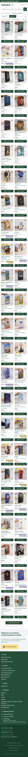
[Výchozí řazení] (25, 16)
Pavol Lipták (4, 233)
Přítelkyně (17, 331)
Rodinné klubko (19, 531)
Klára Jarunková (18, 609)
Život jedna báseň (19, 58)
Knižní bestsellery (6, 657)
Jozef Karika (4, 85)
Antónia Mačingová (19, 433)
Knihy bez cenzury (14, 750)
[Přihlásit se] (20, 5)
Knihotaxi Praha (5, 675)
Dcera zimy (4, 380)
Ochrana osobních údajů (14, 747)
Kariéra (3, 699)
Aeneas (17, 481)
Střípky (16, 456)
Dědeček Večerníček (6, 282)
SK (3, 754)
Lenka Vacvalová (18, 356)
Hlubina (17, 282)
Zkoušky (17, 208)
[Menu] (25, 5)
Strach (16, 158)
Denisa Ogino (4, 558)
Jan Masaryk (18, 505)
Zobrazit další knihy (14, 622)
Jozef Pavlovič (4, 284)
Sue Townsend (4, 508)
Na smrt (3, 183)
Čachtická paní (18, 108)
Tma (2, 132)
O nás (2, 697)
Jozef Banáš (4, 534)
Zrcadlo (17, 232)
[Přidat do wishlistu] (12, 22)
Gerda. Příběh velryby (6, 34)
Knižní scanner (5, 677)
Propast (3, 430)
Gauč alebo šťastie (6, 481)
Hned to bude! (5, 232)
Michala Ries (17, 85)
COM (10, 754)
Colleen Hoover (18, 59)
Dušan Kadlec (4, 408)
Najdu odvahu (18, 355)
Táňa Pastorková (18, 308)
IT (15, 754)
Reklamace (4, 686)
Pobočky (3, 679)
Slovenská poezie (16, 19)
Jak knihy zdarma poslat (8, 670)
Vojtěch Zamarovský (5, 259)
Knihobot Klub (5, 707)
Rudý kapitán (4, 456)
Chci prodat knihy (6, 668)
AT (5, 754)
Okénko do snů (5, 331)
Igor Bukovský (4, 61)
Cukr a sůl (17, 405)
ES (13, 754)
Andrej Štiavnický (5, 161)
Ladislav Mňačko (18, 258)
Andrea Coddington (19, 382)
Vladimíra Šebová (5, 382)
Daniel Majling (18, 559)
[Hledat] (25, 9)
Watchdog (4, 659)
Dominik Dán (4, 458)
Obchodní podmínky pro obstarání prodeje (14, 745)
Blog (2, 695)
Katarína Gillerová (5, 358)
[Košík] (23, 5)
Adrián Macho (4, 35)
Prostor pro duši (19, 34)
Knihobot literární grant (8, 705)
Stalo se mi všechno (6, 208)
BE (22, 754)
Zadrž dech (18, 84)
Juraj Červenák (4, 585)
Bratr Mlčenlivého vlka (20, 608)
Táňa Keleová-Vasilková (20, 185)
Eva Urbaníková (4, 209)
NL (18, 754)
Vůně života (4, 306)
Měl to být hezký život (20, 380)
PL (25, 754)
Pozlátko (17, 582)
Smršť (2, 108)
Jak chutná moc (19, 256)
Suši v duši (3, 556)
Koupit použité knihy (7, 661)
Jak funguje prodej (6, 672)
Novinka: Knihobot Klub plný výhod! (10, 1)
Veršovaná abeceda (20, 306)
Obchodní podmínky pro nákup (14, 742)
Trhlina (3, 84)
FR (20, 754)
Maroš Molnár (4, 482)
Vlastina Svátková (19, 35)
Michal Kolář (17, 507)
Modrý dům (17, 183)
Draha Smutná (18, 233)
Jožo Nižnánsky (18, 109)
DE (7, 754)
